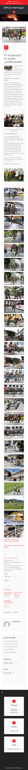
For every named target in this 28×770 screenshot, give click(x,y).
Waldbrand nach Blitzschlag (10, 652)
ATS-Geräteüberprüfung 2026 (10, 641)
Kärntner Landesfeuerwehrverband (11, 557)
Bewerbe (17, 612)
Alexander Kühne (8, 612)
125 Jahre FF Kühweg (9, 649)
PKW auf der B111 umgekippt (10, 643)
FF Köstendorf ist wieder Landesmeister (13, 58)
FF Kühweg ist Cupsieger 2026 (10, 646)
